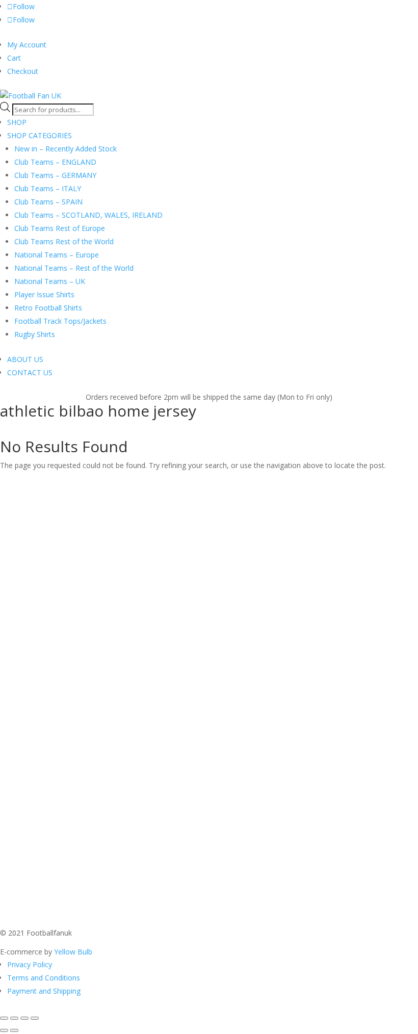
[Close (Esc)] (35, 1018)
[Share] (24, 1018)
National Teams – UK (49, 281)
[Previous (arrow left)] (4, 1030)
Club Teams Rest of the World (64, 241)
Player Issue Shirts (44, 294)
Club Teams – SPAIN (48, 201)
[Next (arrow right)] (14, 1030)
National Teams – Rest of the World (74, 268)
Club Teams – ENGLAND (55, 162)
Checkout (22, 71)
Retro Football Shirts (48, 308)
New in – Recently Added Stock (65, 148)
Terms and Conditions (43, 978)
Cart (14, 58)
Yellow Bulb (73, 952)
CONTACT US (30, 372)
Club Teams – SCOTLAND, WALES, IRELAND (88, 215)
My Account (26, 44)
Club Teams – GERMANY (55, 175)
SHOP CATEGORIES (39, 135)
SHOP (17, 122)
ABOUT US (25, 359)
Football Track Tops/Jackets (60, 321)
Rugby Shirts (34, 334)
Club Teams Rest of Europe (59, 228)
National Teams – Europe (56, 255)
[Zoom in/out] (4, 1018)
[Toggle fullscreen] (14, 1018)
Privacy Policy (29, 964)
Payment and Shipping (44, 991)
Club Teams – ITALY (47, 188)
